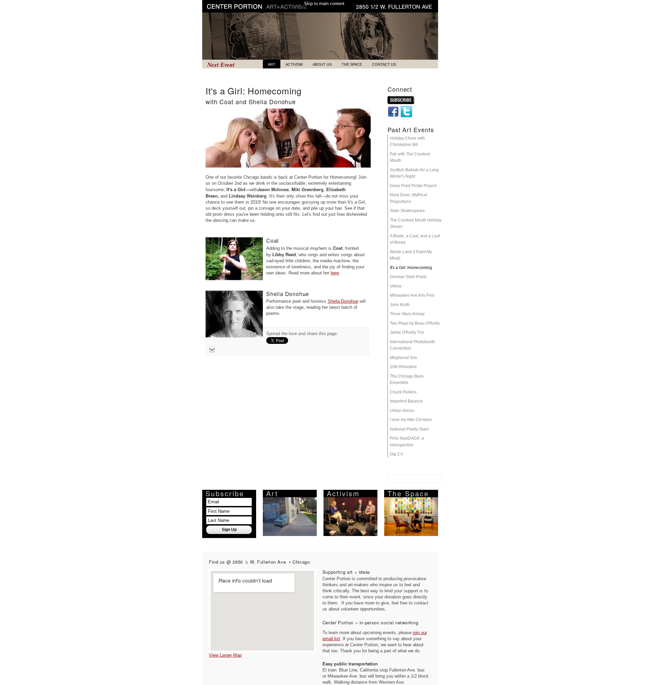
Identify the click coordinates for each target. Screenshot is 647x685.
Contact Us (384, 64)
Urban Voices (402, 410)
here (335, 272)
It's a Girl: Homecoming (411, 267)
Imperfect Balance (406, 401)
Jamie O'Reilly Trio (407, 332)
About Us (322, 64)
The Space (352, 64)
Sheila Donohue (343, 301)
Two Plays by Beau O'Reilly (415, 323)
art (271, 64)
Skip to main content (324, 3)
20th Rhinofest (403, 366)
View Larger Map (225, 655)
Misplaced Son (403, 357)
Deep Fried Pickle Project (413, 185)
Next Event (221, 64)
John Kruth (400, 304)
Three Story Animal (407, 313)
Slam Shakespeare (407, 210)
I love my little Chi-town (411, 419)
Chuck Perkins (403, 392)
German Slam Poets (408, 276)
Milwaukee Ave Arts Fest (412, 295)
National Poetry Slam (409, 429)
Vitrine (396, 286)
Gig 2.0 (396, 454)
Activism (294, 64)
